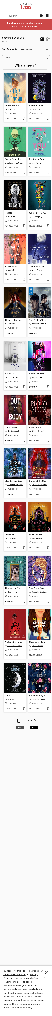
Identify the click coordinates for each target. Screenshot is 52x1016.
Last (34, 727)
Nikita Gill (11, 216)
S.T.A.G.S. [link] (9, 374)
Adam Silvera (37, 270)
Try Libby (11, 23)
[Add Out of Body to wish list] (23, 441)
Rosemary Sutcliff (39, 324)
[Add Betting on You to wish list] (48, 172)
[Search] (4, 16)
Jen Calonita (37, 538)
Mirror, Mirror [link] (35, 535)
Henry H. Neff (12, 592)
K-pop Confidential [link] (38, 374)
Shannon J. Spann (14, 646)
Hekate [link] (8, 213)
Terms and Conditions (14, 974)
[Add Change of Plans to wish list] (48, 655)
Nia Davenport (13, 431)
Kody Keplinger (38, 216)
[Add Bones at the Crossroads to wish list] (48, 494)
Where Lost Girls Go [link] (38, 213)
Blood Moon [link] (35, 427)
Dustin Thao (12, 270)
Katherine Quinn (38, 699)
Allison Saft (12, 109)
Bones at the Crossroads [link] (38, 481)
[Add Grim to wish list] (23, 709)
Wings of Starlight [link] (13, 106)
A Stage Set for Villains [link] (13, 642)
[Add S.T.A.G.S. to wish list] (23, 387)
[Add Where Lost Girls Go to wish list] (48, 226)
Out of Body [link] (11, 427)
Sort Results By (9, 49)
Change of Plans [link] (37, 642)
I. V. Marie (36, 109)
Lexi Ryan (11, 324)
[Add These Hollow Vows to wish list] (23, 333)
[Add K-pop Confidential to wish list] (48, 387)
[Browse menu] (47, 16)
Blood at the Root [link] (13, 481)
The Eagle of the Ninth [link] (38, 320)
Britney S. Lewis (38, 431)
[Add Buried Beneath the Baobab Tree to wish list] (23, 172)
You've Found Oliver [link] (13, 266)
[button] (42, 40)
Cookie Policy (25, 1007)
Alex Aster (11, 699)
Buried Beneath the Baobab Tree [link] (13, 159)
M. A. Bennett (12, 377)
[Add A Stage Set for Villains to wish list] (23, 655)
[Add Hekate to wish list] (23, 226)
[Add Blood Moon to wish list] (48, 441)
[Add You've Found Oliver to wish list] (23, 280)
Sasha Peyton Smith (40, 592)
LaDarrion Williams (15, 485)
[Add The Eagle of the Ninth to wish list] (48, 333)
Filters (7, 58)
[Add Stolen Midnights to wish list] (48, 709)
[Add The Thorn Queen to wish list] (48, 602)
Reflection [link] (10, 535)
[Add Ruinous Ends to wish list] (48, 119)
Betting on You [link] (36, 159)
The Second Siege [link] (13, 588)
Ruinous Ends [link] (36, 106)
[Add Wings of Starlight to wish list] (23, 119)
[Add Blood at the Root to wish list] (23, 494)
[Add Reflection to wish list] (23, 548)
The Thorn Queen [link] (38, 588)
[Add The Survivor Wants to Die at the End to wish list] (48, 280)
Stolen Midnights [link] (37, 695)
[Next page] (35, 720)
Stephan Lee (37, 377)
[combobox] (20, 16)
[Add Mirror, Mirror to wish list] (48, 548)
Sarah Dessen (37, 646)
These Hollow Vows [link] (13, 320)
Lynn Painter (37, 163)
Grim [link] (7, 695)
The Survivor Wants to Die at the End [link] (38, 266)
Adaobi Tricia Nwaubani (15, 163)
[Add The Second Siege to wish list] (23, 602)
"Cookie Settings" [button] (23, 996)
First (20, 727)
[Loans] (41, 16)
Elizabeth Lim (12, 538)
